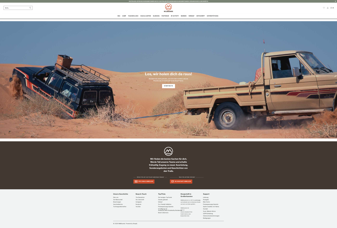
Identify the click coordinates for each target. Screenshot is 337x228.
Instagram (139, 202)
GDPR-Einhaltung (208, 213)
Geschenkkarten (118, 204)
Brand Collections (163, 213)
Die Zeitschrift (140, 200)
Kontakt (205, 209)
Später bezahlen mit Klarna (211, 206)
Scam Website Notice (209, 211)
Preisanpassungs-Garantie (165, 206)
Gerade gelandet (163, 200)
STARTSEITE (168, 86)
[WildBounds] (168, 8)
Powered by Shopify (131, 223)
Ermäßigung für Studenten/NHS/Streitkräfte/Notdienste (170, 209)
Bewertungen (117, 202)
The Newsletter (140, 197)
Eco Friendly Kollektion (164, 204)
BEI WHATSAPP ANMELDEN (183, 181)
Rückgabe (206, 200)
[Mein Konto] (328, 8)
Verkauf (160, 202)
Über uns (115, 197)
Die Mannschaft (118, 200)
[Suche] (30, 8)
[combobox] (18, 8)
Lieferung (205, 197)
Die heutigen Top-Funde (165, 197)
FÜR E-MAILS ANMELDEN (145, 181)
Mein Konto (206, 202)
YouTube (138, 206)
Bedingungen (207, 218)
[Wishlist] (324, 8)
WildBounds (121, 223)
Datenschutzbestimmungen (211, 216)
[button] (124, 16)
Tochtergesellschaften (119, 206)
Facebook (138, 204)
